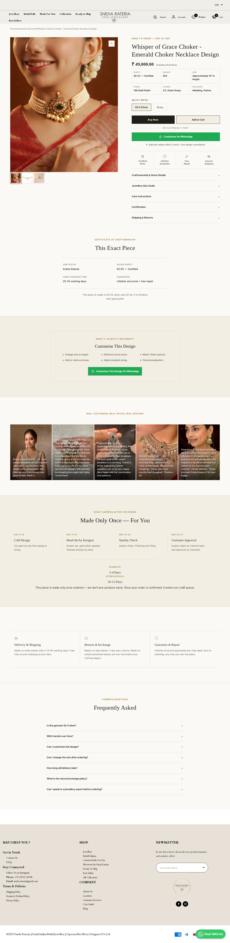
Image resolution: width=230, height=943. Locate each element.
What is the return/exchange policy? (115, 779)
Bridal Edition (89, 856)
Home (13, 29)
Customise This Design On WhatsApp (117, 371)
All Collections (90, 877)
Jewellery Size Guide (176, 186)
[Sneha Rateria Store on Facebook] (178, 904)
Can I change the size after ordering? (115, 757)
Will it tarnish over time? (115, 736)
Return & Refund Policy (18, 896)
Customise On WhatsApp (178, 136)
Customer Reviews (92, 900)
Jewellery (87, 851)
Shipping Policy (13, 891)
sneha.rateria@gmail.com (26, 881)
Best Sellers (15, 20)
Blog (85, 908)
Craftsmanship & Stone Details (176, 175)
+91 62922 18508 (23, 877)
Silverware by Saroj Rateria (96, 864)
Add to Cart (198, 119)
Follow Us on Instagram (17, 872)
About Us (88, 891)
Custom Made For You (94, 860)
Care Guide (88, 904)
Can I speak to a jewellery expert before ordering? (115, 789)
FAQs (9, 862)
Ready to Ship (83, 13)
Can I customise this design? (115, 747)
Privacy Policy (12, 900)
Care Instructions (176, 196)
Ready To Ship (90, 868)
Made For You (47, 13)
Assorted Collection (26, 29)
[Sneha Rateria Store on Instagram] (185, 904)
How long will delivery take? (115, 768)
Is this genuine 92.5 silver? (115, 725)
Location (87, 895)
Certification (176, 207)
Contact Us (11, 857)
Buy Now (153, 119)
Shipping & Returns (176, 218)
